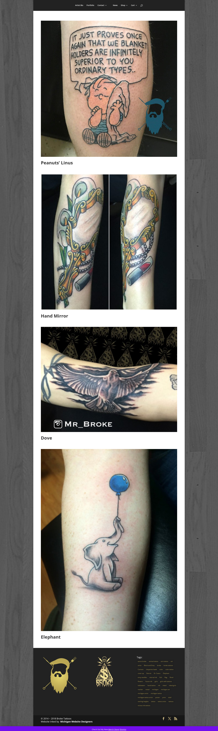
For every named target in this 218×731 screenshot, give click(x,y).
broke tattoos (168, 665)
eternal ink (153, 677)
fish (160, 677)
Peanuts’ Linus (57, 163)
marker (140, 689)
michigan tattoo (156, 693)
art (172, 661)
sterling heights (143, 701)
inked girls (172, 685)
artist (139, 665)
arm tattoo (164, 661)
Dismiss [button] (123, 729)
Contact (101, 5)
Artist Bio (79, 5)
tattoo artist (162, 701)
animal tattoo (153, 661)
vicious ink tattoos (144, 705)
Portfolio (90, 5)
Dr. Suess (157, 673)
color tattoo (169, 669)
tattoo (153, 701)
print (164, 697)
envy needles (142, 677)
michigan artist (143, 693)
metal (147, 689)
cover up (141, 673)
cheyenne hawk (151, 669)
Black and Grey (149, 665)
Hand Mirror (54, 316)
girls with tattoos (166, 681)
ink (159, 685)
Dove (46, 438)
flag (166, 677)
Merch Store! (113, 729)
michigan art (165, 689)
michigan (155, 689)
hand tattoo (151, 685)
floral (171, 677)
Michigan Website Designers (76, 721)
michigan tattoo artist (145, 697)
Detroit (148, 673)
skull (169, 697)
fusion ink (148, 681)
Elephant (51, 637)
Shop (123, 5)
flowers (140, 681)
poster (157, 697)
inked (164, 685)
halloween (141, 685)
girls (156, 681)
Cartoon (140, 669)
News (115, 5)
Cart (133, 5)
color (161, 669)
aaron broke (142, 661)
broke (159, 665)
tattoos (171, 701)
